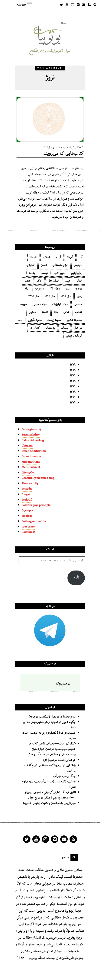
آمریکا (70, 257)
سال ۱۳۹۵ (33, 296)
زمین (79, 296)
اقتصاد (33, 257)
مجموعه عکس (74, 320)
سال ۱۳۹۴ (50, 296)
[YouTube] (67, 4)
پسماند (64, 327)
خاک (39, 280)
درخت (78, 288)
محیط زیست (54, 320)
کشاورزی (35, 327)
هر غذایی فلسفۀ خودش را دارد (59, 760)
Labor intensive (31, 456)
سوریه (23, 304)
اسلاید (46, 257)
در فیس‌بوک (50, 663)
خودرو (27, 280)
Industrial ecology (33, 440)
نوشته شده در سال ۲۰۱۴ (54, 147)
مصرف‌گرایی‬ (35, 320)
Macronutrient (31, 467)
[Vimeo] (78, 4)
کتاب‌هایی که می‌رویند (63, 153)
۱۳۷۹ (73, 364)
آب (80, 257)
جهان (68, 280)
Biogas (26, 494)
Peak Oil (27, 499)
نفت (20, 320)
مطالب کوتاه (75, 147)
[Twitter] (61, 4)
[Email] (84, 4)
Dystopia (27, 510)
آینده (58, 257)
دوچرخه (39, 288)
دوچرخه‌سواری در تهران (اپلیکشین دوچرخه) (52, 716)
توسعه (44, 273)
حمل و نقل (53, 280)
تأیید (76, 578)
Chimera (27, 445)
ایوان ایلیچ (76, 273)
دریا (68, 288)
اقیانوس (78, 265)
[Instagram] (72, 4)
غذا (56, 312)
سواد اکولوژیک (60, 304)
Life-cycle (28, 472)
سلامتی (78, 304)
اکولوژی (31, 265)
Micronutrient (31, 462)
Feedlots (27, 516)
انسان (44, 265)
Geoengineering (31, 429)
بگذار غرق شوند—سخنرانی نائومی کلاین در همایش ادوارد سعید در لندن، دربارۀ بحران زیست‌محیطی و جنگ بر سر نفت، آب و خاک (52, 749)
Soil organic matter (34, 521)
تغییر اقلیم (59, 273)
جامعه (32, 273)
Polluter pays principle (36, 505)
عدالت (78, 312)
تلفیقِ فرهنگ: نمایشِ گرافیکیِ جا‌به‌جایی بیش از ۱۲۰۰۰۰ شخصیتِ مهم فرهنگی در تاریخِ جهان (50, 795)
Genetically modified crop (38, 478)
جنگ (79, 280)
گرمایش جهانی (74, 335)
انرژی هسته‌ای (60, 265)
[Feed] (89, 4)
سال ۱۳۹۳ (66, 296)
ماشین (32, 312)
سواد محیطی (40, 304)
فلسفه (45, 312)
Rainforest (28, 532)
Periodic (27, 488)
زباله (27, 288)
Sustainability (31, 434)
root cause (28, 526)
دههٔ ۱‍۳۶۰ (55, 288)
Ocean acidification (34, 451)
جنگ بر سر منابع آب (64, 776)
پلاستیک (50, 327)
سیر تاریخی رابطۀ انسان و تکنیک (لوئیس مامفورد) (49, 803)
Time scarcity (30, 483)
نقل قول (78, 327)
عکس (66, 312)
